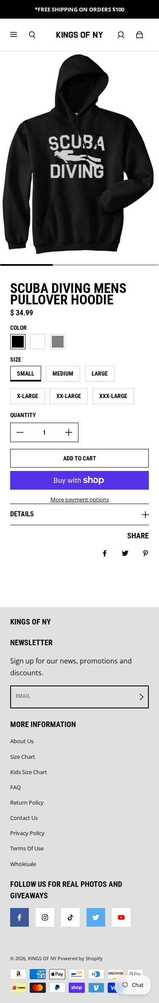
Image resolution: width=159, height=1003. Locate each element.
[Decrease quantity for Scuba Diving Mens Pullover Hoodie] (20, 432)
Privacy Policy (27, 833)
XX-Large (68, 396)
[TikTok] (70, 917)
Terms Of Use (27, 848)
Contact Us (24, 818)
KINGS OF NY (42, 958)
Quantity (23, 415)
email (23, 696)
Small (25, 373)
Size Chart (22, 757)
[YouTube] (121, 917)
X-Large (27, 396)
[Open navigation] (19, 34)
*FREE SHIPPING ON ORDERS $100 (79, 9)
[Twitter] (95, 917)
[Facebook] (19, 917)
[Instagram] (45, 917)
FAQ (15, 787)
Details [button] (22, 514)
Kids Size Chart (28, 772)
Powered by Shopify (80, 958)
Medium (63, 373)
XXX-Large (113, 396)
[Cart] (139, 34)
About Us (21, 741)
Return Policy (27, 802)
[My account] (121, 34)
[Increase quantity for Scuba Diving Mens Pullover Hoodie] (68, 432)
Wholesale (23, 864)
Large (100, 373)
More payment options (79, 499)
